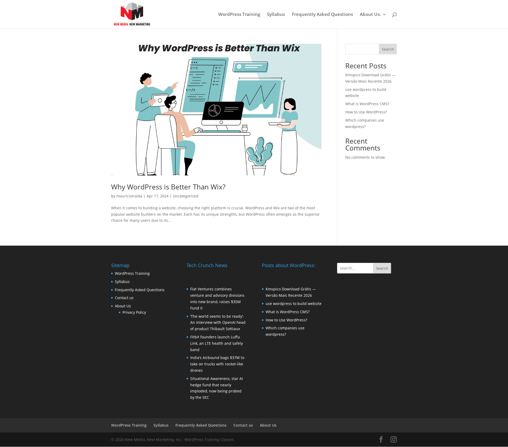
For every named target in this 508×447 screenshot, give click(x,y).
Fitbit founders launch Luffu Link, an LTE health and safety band (216, 343)
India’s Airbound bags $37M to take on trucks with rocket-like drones (217, 364)
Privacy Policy (134, 312)
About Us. (370, 14)
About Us (123, 305)
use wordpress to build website (293, 303)
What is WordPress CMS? (367, 103)
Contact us (124, 297)
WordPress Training (239, 14)
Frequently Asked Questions (322, 14)
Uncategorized (185, 195)
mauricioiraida (129, 195)
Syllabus (276, 14)
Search (388, 49)
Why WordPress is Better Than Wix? (168, 187)
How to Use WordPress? (366, 111)
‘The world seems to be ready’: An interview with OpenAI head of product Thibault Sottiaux (218, 322)
